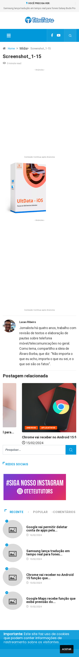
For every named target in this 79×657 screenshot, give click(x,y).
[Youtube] (58, 35)
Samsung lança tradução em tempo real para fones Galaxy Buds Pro (39, 8)
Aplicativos (32, 428)
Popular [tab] (40, 512)
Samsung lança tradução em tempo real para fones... (48, 552)
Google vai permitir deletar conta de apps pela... (46, 528)
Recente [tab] (16, 512)
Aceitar (66, 649)
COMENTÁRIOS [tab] (64, 512)
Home (11, 48)
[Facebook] (52, 35)
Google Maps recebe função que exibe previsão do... (51, 600)
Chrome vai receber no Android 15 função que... (50, 576)
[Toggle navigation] (9, 35)
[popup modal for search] (70, 35)
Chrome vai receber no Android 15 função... (38, 437)
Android (15, 428)
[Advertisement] (39, 115)
